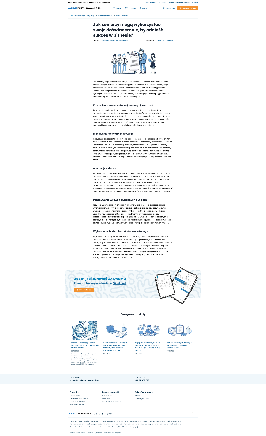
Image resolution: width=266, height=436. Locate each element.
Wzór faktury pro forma (174, 421)
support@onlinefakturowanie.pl (84, 380)
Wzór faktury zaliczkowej (77, 427)
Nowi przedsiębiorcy (77, 404)
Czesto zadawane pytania (79, 399)
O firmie (137, 396)
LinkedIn (159, 40)
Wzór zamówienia (175, 424)
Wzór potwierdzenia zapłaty (144, 424)
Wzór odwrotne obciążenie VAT (96, 427)
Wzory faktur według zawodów (79, 421)
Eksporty (132, 8)
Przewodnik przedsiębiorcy (179, 2)
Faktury (119, 8)
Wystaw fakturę (85, 290)
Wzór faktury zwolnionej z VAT (112, 424)
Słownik (195, 2)
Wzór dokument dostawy (77, 424)
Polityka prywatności (95, 433)
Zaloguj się (170, 8)
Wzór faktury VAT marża (94, 424)
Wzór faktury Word (122, 421)
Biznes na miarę (122, 16)
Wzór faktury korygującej (130, 427)
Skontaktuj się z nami (142, 399)
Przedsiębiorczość (105, 16)
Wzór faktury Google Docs (157, 421)
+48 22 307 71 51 (142, 380)
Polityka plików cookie (77, 433)
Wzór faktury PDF (96, 421)
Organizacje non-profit (77, 401)
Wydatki (145, 8)
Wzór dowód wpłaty (114, 427)
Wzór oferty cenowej (161, 424)
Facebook (169, 40)
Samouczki (163, 2)
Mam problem (151, 2)
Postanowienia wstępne (112, 433)
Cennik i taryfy (75, 396)
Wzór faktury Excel (109, 421)
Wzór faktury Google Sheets (138, 421)
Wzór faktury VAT (129, 424)
